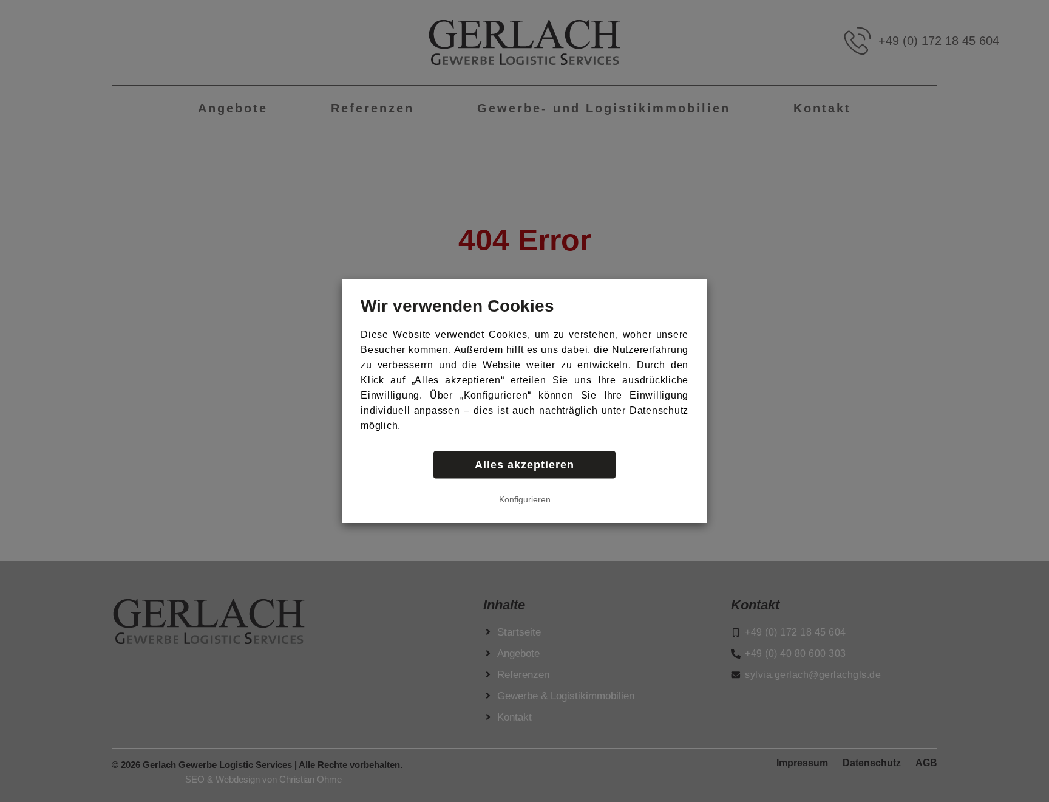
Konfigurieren (525, 499)
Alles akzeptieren (524, 465)
